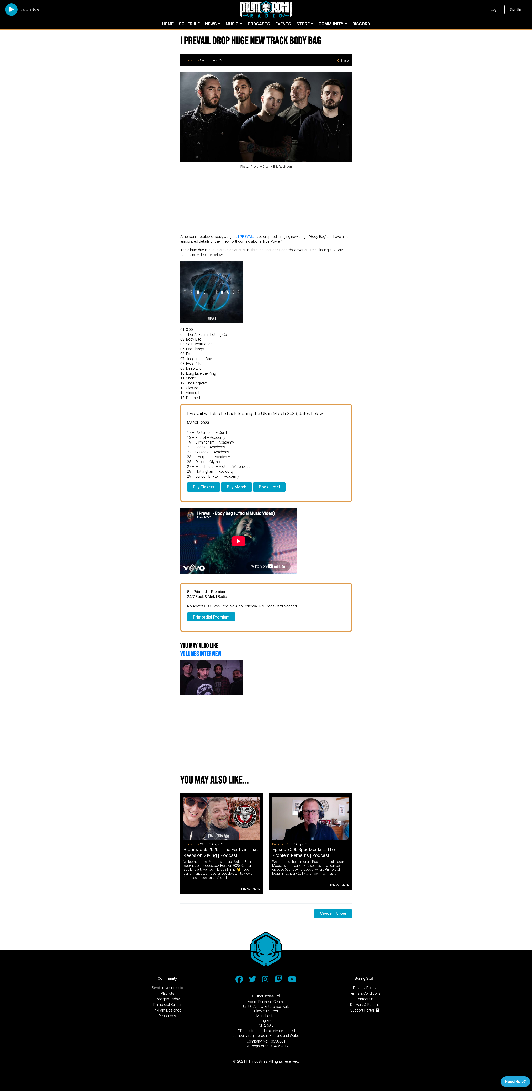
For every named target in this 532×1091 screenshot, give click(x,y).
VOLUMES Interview (200, 654)
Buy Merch (236, 487)
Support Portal (362, 1010)
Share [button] (344, 60)
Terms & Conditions (365, 993)
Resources (167, 1016)
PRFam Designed (167, 1010)
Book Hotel (269, 487)
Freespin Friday (167, 999)
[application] (515, 1082)
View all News (333, 913)
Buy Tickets (203, 487)
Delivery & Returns (365, 1004)
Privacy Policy (364, 988)
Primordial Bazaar (167, 1004)
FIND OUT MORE (250, 888)
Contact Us (365, 999)
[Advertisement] (266, 202)
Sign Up (515, 9)
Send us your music (167, 988)
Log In (496, 9)
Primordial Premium (211, 617)
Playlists (167, 993)
